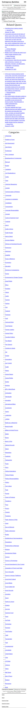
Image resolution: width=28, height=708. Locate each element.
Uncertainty (8, 650)
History (7, 370)
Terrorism (7, 627)
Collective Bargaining (11, 184)
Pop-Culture (8, 486)
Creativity (7, 221)
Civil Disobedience (10, 173)
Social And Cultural (10, 579)
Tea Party (7, 620)
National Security (9, 445)
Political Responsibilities (12, 478)
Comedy (7, 188)
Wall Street (8, 672)
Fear (6, 307)
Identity (7, 381)
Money (7, 437)
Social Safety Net (10, 586)
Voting (6, 668)
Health (7, 367)
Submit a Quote (5, 706)
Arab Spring (8, 147)
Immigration (8, 393)
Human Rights (9, 378)
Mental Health (9, 426)
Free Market (8, 341)
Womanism (8, 683)
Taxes (6, 616)
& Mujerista (8, 136)
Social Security (9, 590)
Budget (7, 165)
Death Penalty (9, 232)
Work (6, 687)
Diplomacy (8, 251)
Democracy (8, 247)
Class (6, 180)
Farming (7, 300)
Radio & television (10, 531)
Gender (7, 355)
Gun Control (8, 363)
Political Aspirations (10, 471)
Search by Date (5, 700)
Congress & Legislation (11, 199)
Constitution (8, 203)
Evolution (7, 288)
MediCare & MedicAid (11, 422)
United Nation (9, 654)
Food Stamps (8, 326)
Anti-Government (9, 143)
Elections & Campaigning (12, 270)
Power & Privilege (10, 497)
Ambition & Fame (10, 139)
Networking (8, 452)
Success (7, 609)
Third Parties (8, 631)
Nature (7, 449)
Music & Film (8, 441)
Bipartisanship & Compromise (13, 158)
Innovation (8, 400)
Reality (7, 534)
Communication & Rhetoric (12, 191)
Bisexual (7, 162)
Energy (7, 273)
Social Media (8, 583)
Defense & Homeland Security (13, 244)
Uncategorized (9, 646)
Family (7, 296)
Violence (7, 665)
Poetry (7, 463)
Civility (7, 177)
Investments (8, 408)
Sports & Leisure (9, 601)
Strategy (7, 605)
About (3, 697)
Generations (8, 359)
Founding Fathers (10, 337)
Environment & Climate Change (13, 277)
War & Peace (8, 676)
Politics (7, 482)
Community (8, 195)
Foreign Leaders (9, 329)
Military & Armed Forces (11, 430)
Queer (6, 523)
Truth (6, 642)
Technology (8, 624)
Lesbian (7, 419)
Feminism (7, 314)
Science (7, 557)
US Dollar (7, 661)
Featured (7, 311)
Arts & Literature (9, 154)
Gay (6, 352)
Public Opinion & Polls (11, 519)
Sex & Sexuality (9, 572)
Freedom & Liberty (10, 348)
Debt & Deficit (9, 236)
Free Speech (8, 344)
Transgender (8, 639)
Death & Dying (9, 229)
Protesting (8, 516)
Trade (6, 635)
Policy (6, 467)
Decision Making (9, 240)
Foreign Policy (9, 333)
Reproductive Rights (10, 553)
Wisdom (7, 680)
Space (7, 598)
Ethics (6, 285)
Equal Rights (8, 281)
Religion (7, 549)
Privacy (7, 508)
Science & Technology (11, 560)
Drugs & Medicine (10, 259)
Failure (7, 292)
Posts (6, 490)
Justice (7, 411)
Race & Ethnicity (9, 527)
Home (3, 694)
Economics (8, 262)
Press (6, 504)
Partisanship (8, 460)
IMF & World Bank (10, 389)
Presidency (8, 501)
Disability (7, 255)
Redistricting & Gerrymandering (13, 538)
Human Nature (9, 374)
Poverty (7, 493)
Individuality (8, 396)
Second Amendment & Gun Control (14, 564)
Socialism (7, 594)
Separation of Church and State (13, 568)
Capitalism (8, 169)
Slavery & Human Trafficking (13, 575)
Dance (7, 225)
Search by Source (5, 703)
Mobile (7, 434)
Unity (6, 657)
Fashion (7, 303)
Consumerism (9, 206)
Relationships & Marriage (12, 545)
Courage (7, 214)
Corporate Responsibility (12, 210)
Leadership (8, 415)
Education (8, 266)
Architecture (8, 150)
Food (6, 318)
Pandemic (8, 456)
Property (7, 512)
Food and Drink (9, 322)
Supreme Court (9, 613)
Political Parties (9, 475)
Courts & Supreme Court (12, 218)
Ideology (7, 385)
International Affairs (10, 404)
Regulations (8, 542)
